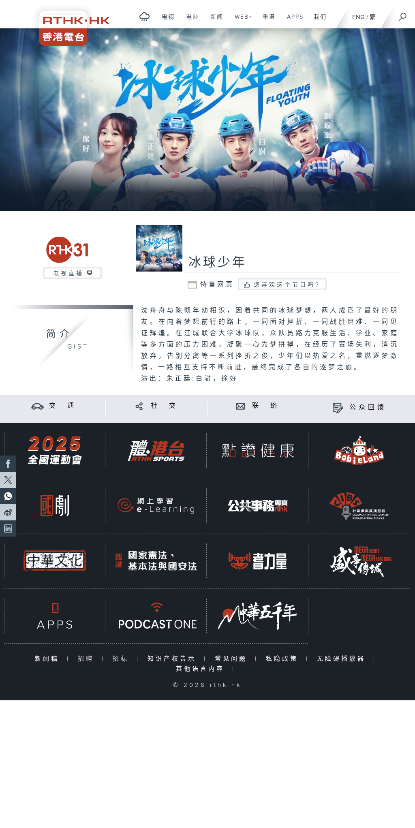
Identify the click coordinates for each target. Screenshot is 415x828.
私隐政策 (284, 658)
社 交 (164, 406)
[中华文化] (54, 560)
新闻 (213, 21)
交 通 (63, 406)
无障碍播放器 (343, 658)
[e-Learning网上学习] (156, 505)
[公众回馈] (338, 407)
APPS (292, 21)
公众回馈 (368, 407)
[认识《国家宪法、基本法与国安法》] (156, 560)
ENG (358, 17)
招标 (123, 658)
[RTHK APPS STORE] (54, 616)
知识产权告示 (174, 658)
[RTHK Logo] (68, 22)
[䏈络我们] (240, 405)
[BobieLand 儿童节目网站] (359, 450)
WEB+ (240, 21)
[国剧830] (54, 505)
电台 (189, 21)
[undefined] (144, 16)
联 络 (266, 406)
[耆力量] (257, 560)
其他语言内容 (202, 668)
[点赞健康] (257, 450)
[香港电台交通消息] (37, 405)
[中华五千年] (257, 616)
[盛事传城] (359, 560)
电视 (165, 21)
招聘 (88, 658)
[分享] (139, 405)
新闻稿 (49, 658)
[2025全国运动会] (54, 450)
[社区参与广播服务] (359, 505)
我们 (317, 21)
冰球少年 (217, 262)
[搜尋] (403, 14)
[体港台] (156, 450)
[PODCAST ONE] (156, 616)
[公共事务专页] (257, 505)
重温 (266, 21)
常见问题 (233, 658)
